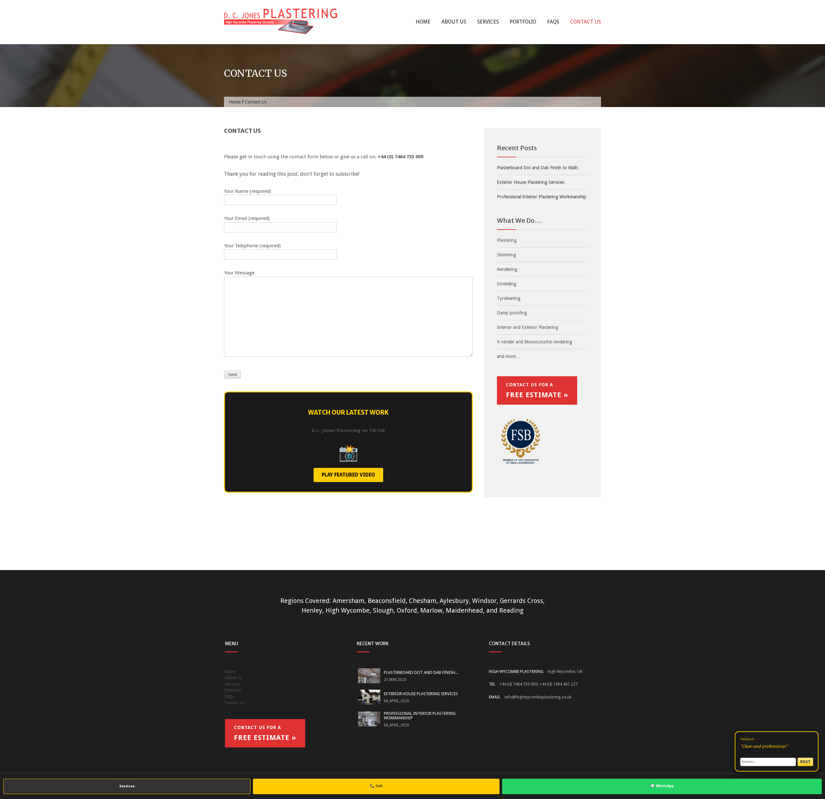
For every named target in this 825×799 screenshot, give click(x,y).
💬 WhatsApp (662, 786)
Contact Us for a (537, 390)
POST (805, 762)
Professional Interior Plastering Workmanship (541, 196)
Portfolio (523, 22)
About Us (454, 22)
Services (488, 22)
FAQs (553, 22)
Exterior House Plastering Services (530, 182)
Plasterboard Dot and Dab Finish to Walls (537, 167)
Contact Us (585, 22)
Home (423, 22)
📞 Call (376, 786)
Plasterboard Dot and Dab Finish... (421, 672)
